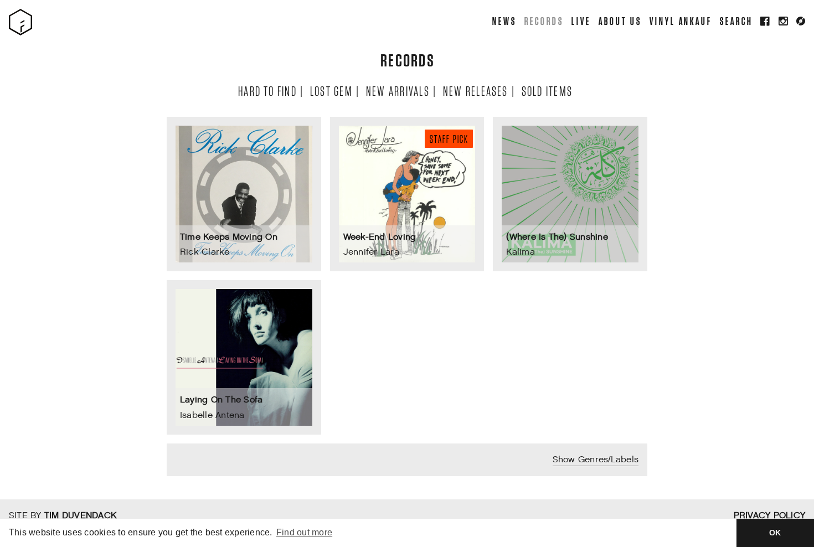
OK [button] (775, 532)
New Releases (475, 90)
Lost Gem (331, 90)
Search (736, 20)
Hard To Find (267, 90)
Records (543, 20)
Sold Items (546, 90)
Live (580, 20)
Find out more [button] (304, 532)
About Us (619, 20)
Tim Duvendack (80, 516)
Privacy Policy (769, 516)
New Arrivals (397, 90)
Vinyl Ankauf (680, 20)
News (504, 20)
